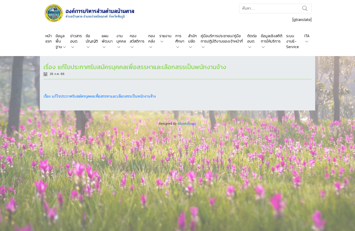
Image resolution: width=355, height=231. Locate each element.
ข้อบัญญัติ (92, 38)
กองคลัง (151, 38)
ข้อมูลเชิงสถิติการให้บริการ (271, 38)
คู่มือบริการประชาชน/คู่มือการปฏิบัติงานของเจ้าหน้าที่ (222, 38)
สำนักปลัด (192, 38)
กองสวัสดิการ (137, 38)
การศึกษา (179, 38)
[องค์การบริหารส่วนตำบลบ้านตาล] (92, 13)
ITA (307, 36)
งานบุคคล (121, 38)
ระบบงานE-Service (292, 41)
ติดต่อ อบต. (252, 38)
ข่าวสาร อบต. (76, 38)
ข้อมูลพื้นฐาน (60, 41)
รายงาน (165, 36)
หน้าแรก (48, 38)
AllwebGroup (187, 123)
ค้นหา (304, 8)
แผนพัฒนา (107, 38)
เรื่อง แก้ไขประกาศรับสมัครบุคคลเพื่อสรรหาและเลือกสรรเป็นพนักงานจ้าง (99, 96)
